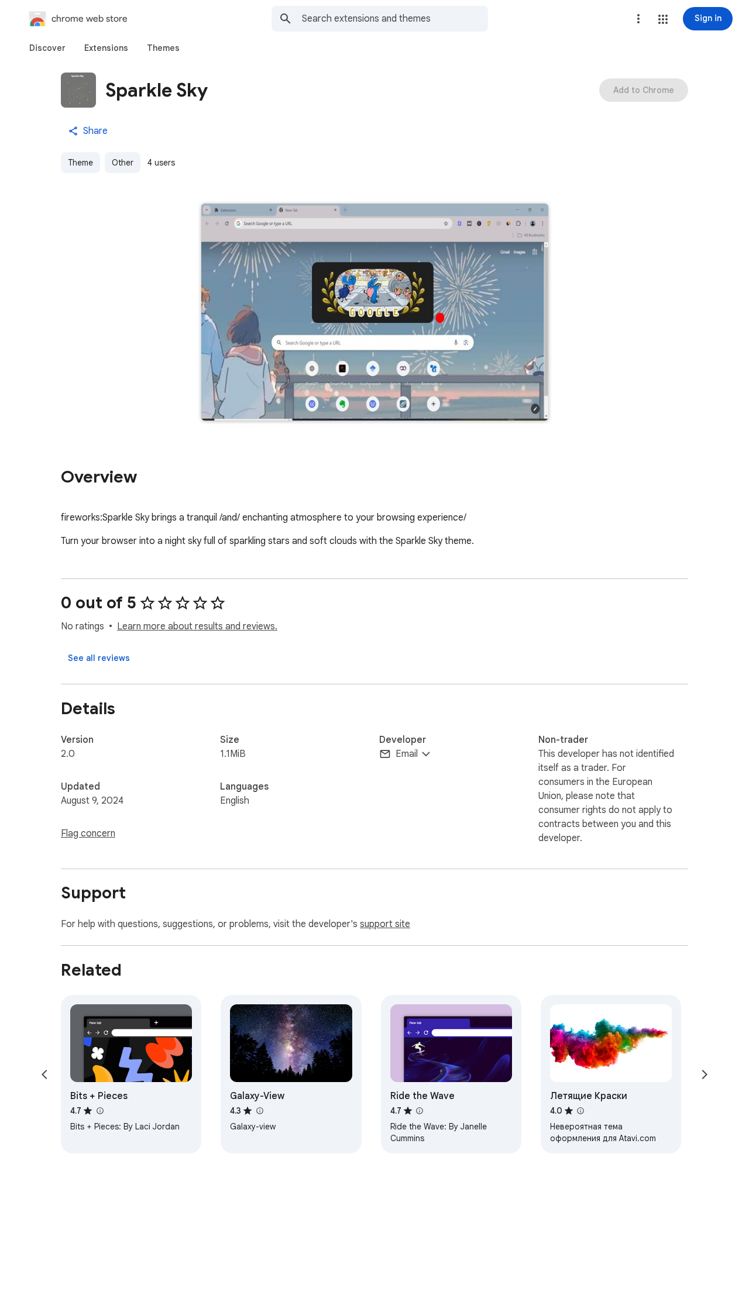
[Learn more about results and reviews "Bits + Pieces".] (99, 1111)
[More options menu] (638, 18)
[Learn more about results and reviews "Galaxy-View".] (259, 1111)
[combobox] (395, 19)
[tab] (47, 47)
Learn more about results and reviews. (197, 626)
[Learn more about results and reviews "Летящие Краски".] (580, 1111)
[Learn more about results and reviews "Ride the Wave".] (420, 1111)
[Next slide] (704, 1074)
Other (122, 162)
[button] (663, 19)
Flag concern (88, 833)
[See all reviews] (99, 658)
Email (407, 754)
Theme (80, 162)
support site (385, 924)
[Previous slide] (44, 1074)
